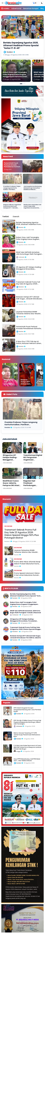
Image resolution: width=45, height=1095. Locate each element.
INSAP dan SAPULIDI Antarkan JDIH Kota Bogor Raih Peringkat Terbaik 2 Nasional (25, 612)
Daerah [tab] (16, 216)
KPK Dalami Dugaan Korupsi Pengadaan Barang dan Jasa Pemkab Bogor (27, 709)
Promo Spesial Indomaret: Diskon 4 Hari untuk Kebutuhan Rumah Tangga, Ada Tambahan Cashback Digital (27, 574)
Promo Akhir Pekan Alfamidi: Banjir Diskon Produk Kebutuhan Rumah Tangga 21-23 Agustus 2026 (27, 563)
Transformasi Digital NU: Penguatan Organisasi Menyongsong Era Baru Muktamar (32, 459)
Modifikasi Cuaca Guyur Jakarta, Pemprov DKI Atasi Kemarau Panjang (11, 484)
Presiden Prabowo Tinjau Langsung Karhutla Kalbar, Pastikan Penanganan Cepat (11, 188)
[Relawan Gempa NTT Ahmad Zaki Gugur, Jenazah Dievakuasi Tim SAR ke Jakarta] (27, 374)
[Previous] (3, 373)
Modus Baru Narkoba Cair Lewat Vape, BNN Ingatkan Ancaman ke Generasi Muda (32, 207)
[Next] (41, 373)
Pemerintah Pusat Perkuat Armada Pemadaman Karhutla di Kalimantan (12, 166)
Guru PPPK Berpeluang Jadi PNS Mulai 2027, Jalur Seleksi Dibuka (27, 760)
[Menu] (2, 3)
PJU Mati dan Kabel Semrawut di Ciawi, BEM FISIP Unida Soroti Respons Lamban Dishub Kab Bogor (27, 747)
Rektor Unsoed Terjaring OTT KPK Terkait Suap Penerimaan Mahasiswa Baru (27, 734)
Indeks (6, 8)
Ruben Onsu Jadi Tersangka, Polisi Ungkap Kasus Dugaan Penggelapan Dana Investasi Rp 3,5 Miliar (24, 604)
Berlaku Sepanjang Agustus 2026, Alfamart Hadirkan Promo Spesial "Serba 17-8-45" (25, 596)
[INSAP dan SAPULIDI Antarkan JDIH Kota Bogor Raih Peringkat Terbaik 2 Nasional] (6, 613)
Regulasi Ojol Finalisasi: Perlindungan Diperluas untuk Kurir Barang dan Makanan (31, 486)
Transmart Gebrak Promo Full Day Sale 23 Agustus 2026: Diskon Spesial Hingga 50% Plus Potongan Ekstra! (21, 533)
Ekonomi (8, 526)
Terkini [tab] (5, 216)
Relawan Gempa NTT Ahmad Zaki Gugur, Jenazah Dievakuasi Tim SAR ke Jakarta (25, 637)
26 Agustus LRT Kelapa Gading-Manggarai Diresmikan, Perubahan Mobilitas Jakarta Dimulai (12, 461)
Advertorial (16, 8)
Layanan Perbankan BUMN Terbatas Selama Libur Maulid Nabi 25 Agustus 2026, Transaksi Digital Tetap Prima (27, 551)
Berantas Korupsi (30, 8)
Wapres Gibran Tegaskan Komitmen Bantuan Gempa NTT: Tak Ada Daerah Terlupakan (12, 207)
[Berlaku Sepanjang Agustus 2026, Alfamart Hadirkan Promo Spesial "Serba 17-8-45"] (6, 596)
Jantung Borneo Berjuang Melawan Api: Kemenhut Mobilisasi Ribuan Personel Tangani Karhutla (33, 189)
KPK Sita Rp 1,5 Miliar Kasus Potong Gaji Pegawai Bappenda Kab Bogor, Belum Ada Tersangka (27, 722)
